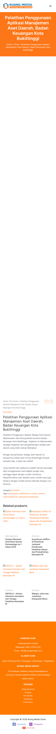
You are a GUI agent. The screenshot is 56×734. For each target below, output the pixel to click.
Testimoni (28, 699)
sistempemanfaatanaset (28, 497)
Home (9, 44)
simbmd (41, 493)
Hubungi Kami (28, 689)
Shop (16, 44)
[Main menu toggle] (50, 6)
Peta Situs (28, 702)
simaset (34, 493)
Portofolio (14, 401)
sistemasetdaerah (10, 497)
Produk (28, 692)
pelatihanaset (24, 493)
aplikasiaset (13, 493)
